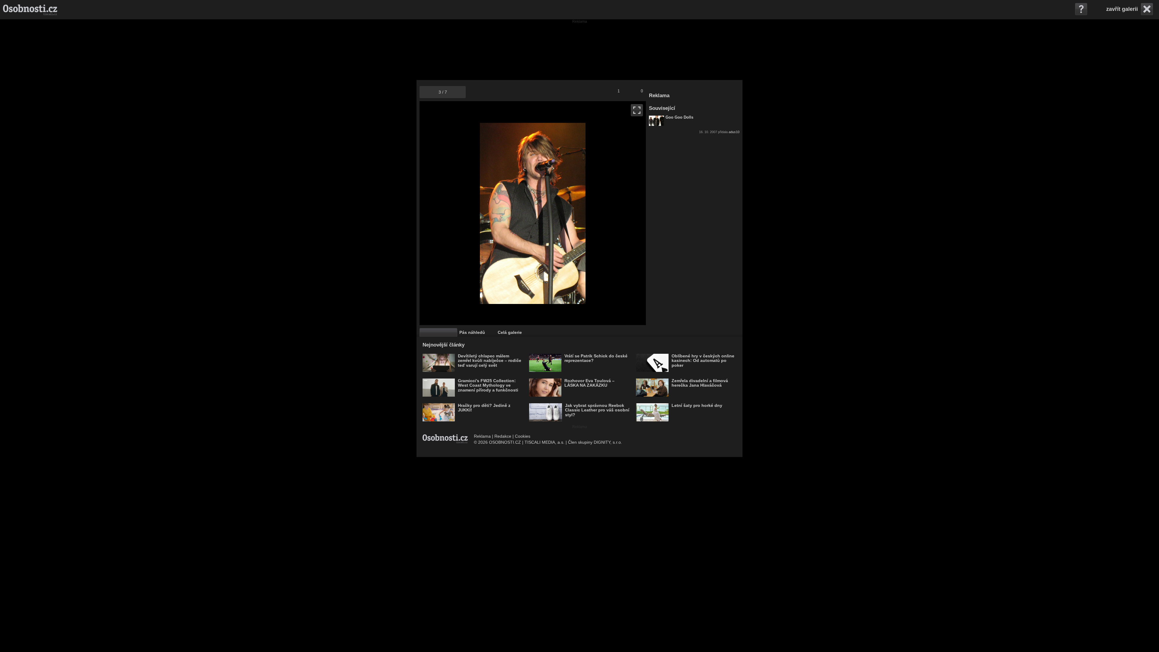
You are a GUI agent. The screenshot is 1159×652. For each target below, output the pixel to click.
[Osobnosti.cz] (30, 9)
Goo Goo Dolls (679, 117)
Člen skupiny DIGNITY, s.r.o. (595, 442)
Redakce (502, 436)
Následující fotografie (589, 213)
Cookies (522, 436)
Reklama (482, 436)
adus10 (734, 132)
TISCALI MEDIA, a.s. (544, 442)
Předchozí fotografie (476, 213)
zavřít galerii (1122, 9)
